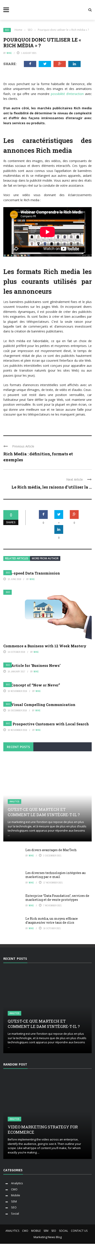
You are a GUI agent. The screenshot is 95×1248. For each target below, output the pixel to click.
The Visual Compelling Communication (39, 704)
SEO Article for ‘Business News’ (32, 665)
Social (15, 1213)
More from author (45, 558)
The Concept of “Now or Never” (31, 685)
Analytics (14, 801)
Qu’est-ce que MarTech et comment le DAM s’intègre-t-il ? (44, 812)
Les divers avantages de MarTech (51, 850)
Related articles (16, 558)
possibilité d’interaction (67, 94)
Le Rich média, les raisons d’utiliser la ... (51, 487)
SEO (7, 30)
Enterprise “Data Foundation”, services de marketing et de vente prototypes (57, 898)
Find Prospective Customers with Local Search (46, 724)
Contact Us (79, 1231)
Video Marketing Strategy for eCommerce (43, 1129)
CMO (14, 1189)
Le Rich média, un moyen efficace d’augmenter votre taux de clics (51, 920)
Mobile (15, 1195)
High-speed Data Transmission (31, 573)
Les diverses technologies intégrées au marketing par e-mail (55, 875)
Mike (9, 53)
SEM (14, 1201)
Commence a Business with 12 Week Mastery (44, 646)
